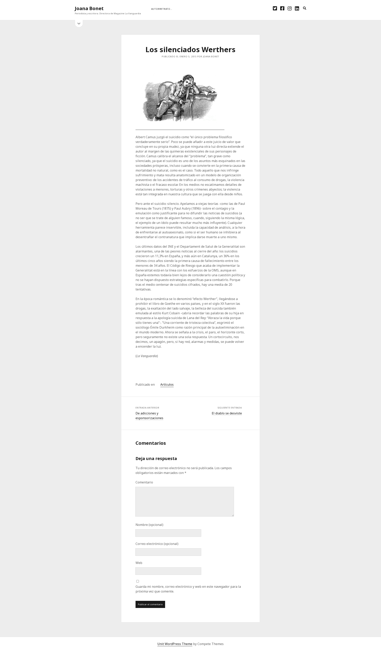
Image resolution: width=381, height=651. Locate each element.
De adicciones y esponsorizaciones (149, 415)
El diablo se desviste (227, 413)
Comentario (144, 482)
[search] (304, 8)
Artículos (167, 384)
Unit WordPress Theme (174, 644)
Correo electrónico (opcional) (157, 544)
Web (139, 563)
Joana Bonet (89, 8)
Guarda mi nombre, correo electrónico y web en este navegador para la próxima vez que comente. (188, 588)
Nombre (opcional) (149, 525)
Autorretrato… (161, 8)
